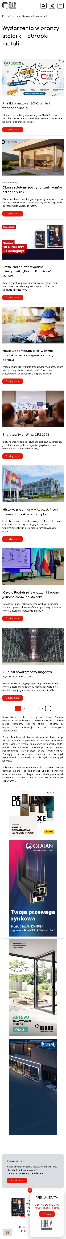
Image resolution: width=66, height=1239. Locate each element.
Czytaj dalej (12, 129)
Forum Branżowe (11, 16)
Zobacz (46, 1214)
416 (41, 708)
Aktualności (28, 16)
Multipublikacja (10, 183)
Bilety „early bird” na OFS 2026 (25, 434)
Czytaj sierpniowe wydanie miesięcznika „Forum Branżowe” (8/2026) (26, 271)
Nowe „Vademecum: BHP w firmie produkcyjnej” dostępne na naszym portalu (29, 355)
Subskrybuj (17, 1180)
